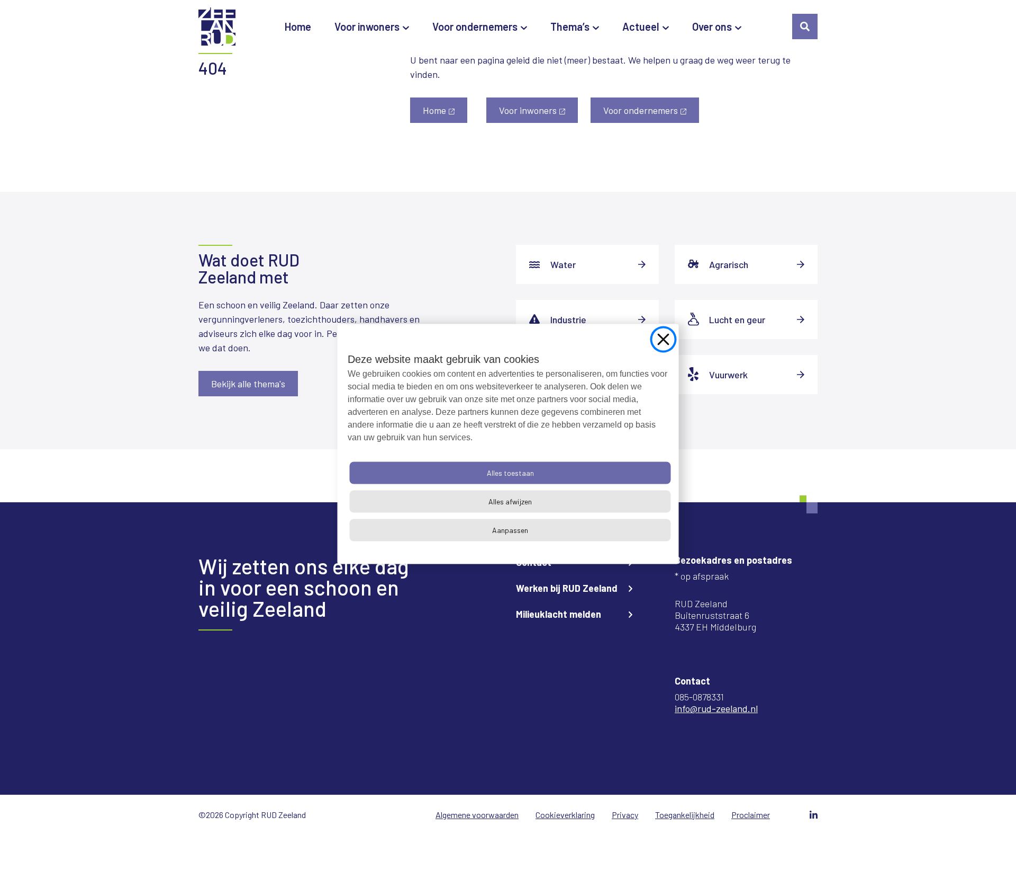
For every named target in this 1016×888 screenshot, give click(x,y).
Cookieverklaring (565, 815)
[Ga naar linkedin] (814, 815)
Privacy (625, 815)
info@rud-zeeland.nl (716, 708)
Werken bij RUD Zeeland (567, 588)
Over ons (712, 26)
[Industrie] (587, 319)
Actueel (640, 26)
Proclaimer (750, 815)
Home (298, 26)
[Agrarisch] (746, 264)
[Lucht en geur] (746, 319)
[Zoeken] (805, 26)
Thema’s (569, 26)
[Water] (587, 264)
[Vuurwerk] (746, 374)
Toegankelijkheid (684, 815)
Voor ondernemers (475, 26)
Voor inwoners (367, 26)
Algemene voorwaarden (477, 815)
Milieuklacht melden (558, 614)
